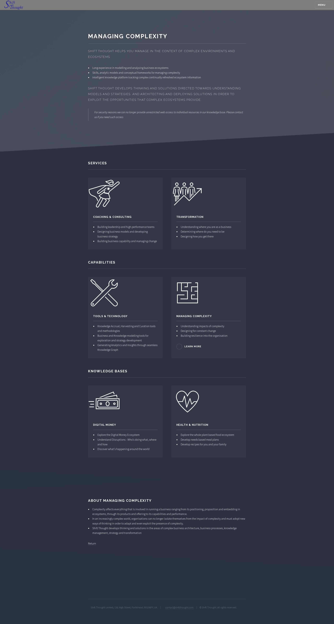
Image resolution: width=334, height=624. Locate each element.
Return (92, 543)
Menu (322, 5)
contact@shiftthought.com (179, 607)
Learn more (192, 346)
